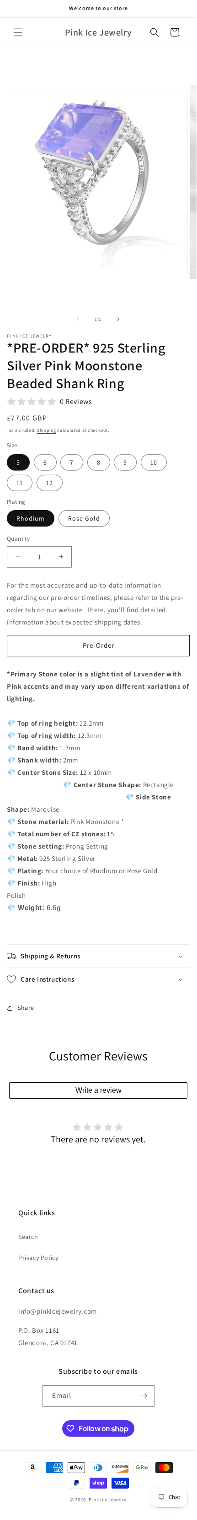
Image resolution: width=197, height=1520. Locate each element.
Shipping (46, 430)
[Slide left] (78, 319)
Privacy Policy (38, 1258)
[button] (18, 32)
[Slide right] (118, 319)
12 (49, 483)
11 (19, 483)
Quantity (18, 538)
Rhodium (30, 518)
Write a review (98, 1090)
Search (28, 1237)
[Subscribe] (144, 1396)
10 (153, 462)
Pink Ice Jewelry (108, 1499)
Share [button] (25, 1007)
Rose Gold (84, 518)
